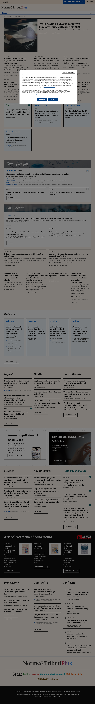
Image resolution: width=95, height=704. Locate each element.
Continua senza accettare (68, 72)
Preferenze (42, 99)
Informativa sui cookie (49, 87)
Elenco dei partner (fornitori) (29, 94)
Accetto (53, 99)
